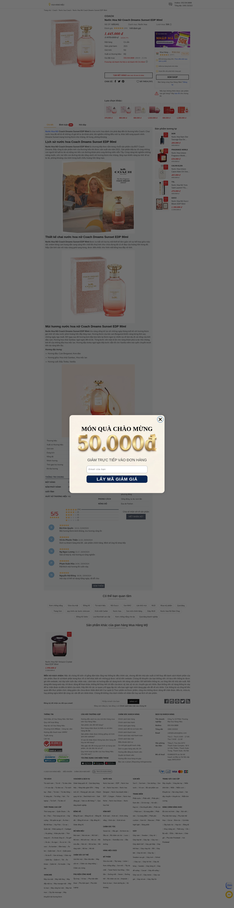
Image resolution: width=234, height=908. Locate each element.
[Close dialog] (160, 419)
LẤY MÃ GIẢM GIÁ (117, 479)
